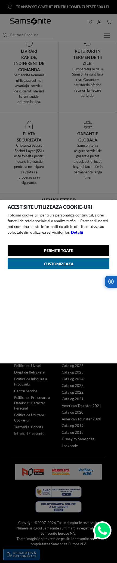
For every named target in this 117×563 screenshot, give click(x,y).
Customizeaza (58, 263)
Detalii (77, 232)
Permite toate (58, 250)
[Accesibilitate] (111, 282)
